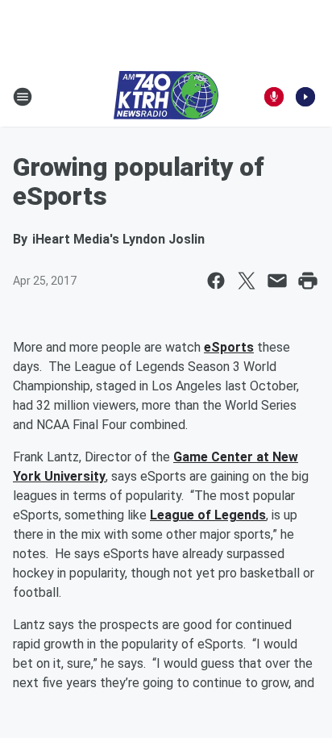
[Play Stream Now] (305, 96)
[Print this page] (308, 280)
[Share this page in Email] (277, 280)
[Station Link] (166, 97)
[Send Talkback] (274, 96)
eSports (229, 347)
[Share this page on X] (246, 280)
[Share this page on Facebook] (216, 280)
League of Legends (208, 515)
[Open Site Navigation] (22, 96)
